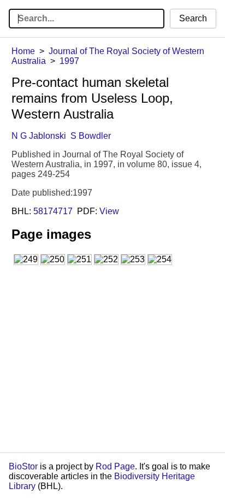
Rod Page (115, 466)
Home (23, 51)
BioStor (23, 466)
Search (193, 18)
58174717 (53, 211)
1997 (69, 61)
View (109, 211)
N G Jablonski (38, 135)
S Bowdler (90, 135)
